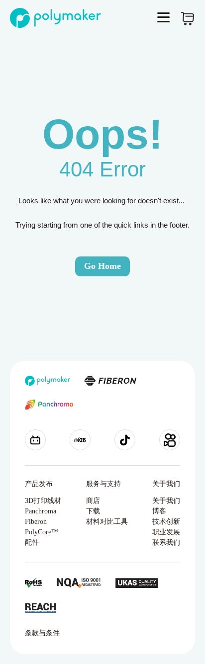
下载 (93, 511)
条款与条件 (42, 633)
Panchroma (40, 511)
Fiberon (36, 521)
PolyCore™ (41, 532)
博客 (159, 511)
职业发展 (166, 532)
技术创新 (166, 521)
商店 (93, 500)
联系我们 (166, 542)
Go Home (102, 266)
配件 (32, 542)
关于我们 (166, 500)
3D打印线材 (43, 500)
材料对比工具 (107, 521)
